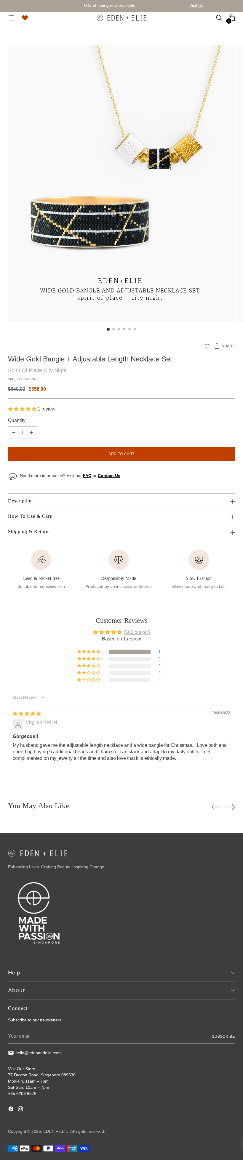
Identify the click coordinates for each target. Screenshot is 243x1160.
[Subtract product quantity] (13, 433)
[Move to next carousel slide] (230, 807)
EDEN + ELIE (55, 1131)
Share (228, 346)
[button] (23, 408)
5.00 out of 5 (137, 632)
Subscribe (223, 1036)
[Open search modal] (219, 18)
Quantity (16, 420)
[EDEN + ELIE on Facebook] (11, 1110)
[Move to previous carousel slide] (216, 807)
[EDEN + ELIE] (121, 18)
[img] (27, 713)
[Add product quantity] (31, 433)
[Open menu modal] (11, 18)
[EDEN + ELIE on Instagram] (21, 1110)
